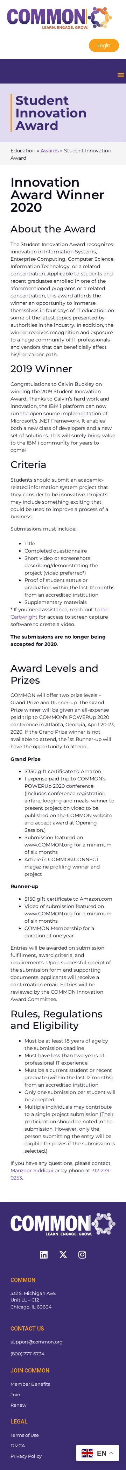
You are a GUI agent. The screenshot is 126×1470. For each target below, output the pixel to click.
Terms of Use (24, 1435)
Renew (18, 1405)
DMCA (17, 1445)
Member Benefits (30, 1384)
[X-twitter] (63, 1254)
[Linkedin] (43, 1254)
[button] (120, 75)
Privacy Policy (26, 1456)
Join (15, 1394)
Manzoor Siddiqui (31, 1170)
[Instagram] (82, 1254)
